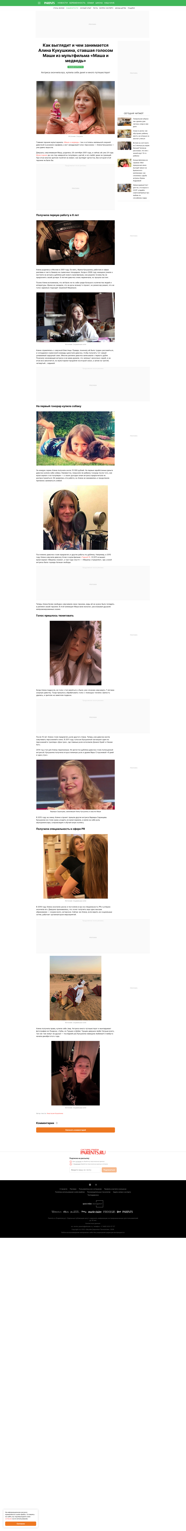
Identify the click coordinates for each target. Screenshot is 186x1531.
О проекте (63, 1189)
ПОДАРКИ (131, 8)
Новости (63, 3)
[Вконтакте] (90, 1184)
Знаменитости (72, 8)
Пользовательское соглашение (90, 1189)
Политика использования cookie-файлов (70, 1192)
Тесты (95, 8)
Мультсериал (41, 155)
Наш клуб (109, 3)
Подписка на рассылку (79, 1158)
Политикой (77, 1164)
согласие (78, 1161)
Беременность (77, 3)
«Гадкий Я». (86, 557)
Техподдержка (93, 1195)
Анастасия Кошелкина (55, 1113)
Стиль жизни (58, 8)
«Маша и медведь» (71, 142)
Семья (90, 3)
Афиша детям (120, 8)
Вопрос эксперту (106, 8)
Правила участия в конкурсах (115, 1189)
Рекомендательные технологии (98, 1192)
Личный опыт (85, 8)
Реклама (73, 1189)
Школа (99, 3)
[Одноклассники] (96, 1184)
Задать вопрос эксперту (122, 1192)
